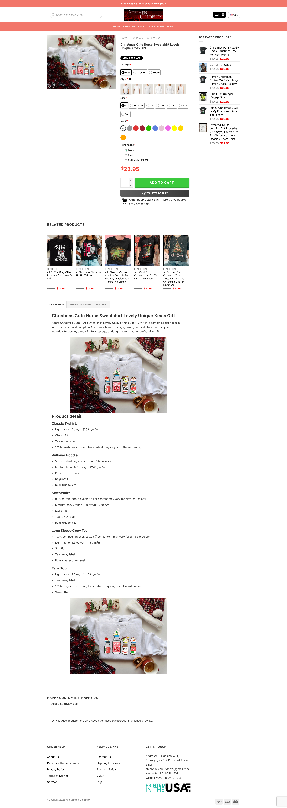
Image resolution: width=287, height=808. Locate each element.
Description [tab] (56, 304)
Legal (99, 782)
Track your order (160, 26)
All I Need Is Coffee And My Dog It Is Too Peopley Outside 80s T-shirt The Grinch (117, 277)
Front (131, 150)
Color (124, 120)
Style (125, 79)
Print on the (127, 144)
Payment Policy (106, 769)
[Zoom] (51, 85)
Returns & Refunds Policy (63, 763)
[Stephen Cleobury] (143, 14)
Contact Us (103, 756)
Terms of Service (57, 775)
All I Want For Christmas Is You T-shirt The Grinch (145, 275)
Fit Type (125, 64)
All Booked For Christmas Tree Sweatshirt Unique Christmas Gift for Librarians (173, 278)
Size (123, 97)
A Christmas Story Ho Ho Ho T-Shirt (88, 274)
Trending (129, 26)
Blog (141, 26)
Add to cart (162, 182)
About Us (53, 756)
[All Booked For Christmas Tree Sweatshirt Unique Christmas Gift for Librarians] (176, 250)
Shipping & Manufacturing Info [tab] (88, 304)
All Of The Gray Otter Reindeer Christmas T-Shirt (59, 275)
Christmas (154, 38)
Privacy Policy (56, 769)
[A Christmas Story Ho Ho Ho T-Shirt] (89, 250)
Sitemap (52, 782)
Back (131, 155)
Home (117, 26)
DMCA (100, 775)
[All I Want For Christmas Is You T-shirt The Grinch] (147, 250)
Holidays (137, 38)
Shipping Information (109, 763)
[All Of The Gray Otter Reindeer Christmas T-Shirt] (60, 250)
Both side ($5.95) (138, 160)
